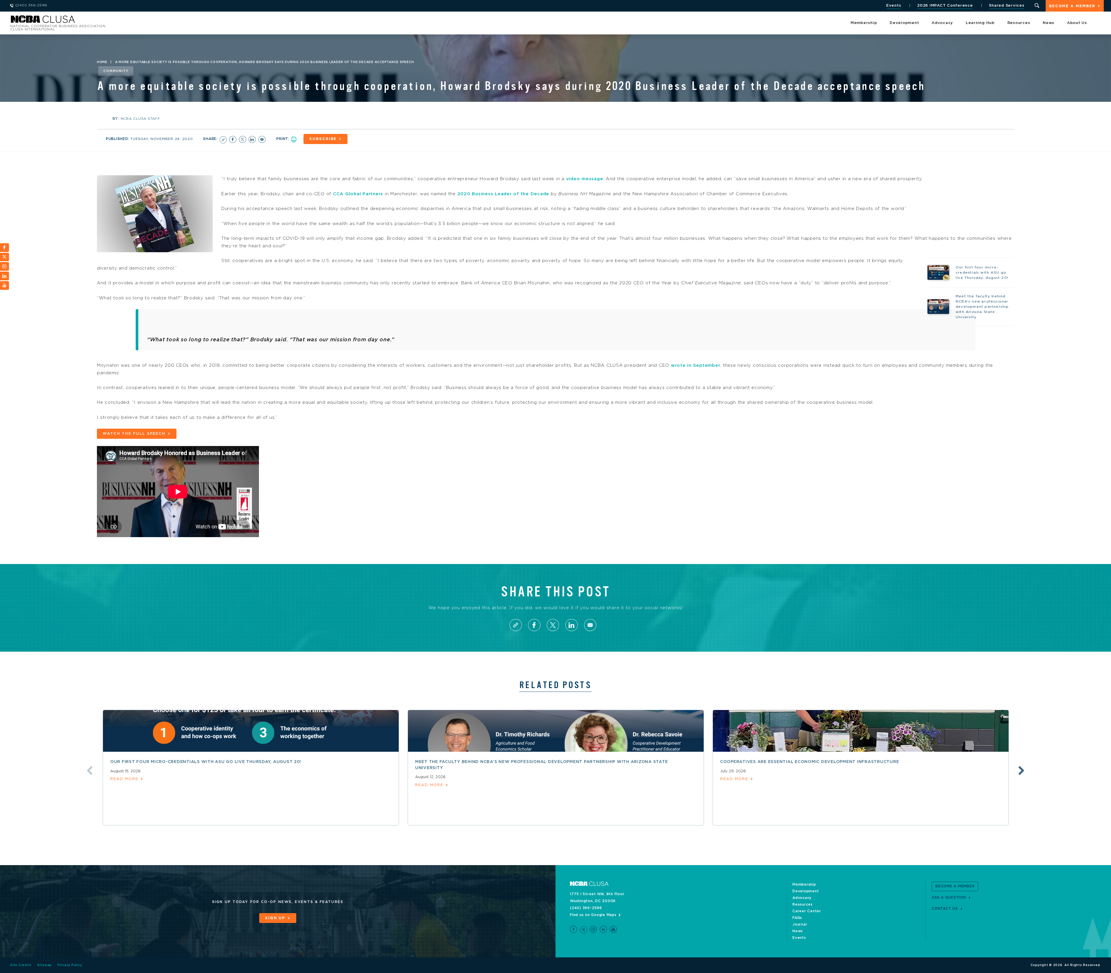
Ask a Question (949, 897)
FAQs (797, 917)
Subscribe (322, 139)
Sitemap (44, 965)
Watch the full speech (134, 434)
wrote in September (695, 365)
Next (1021, 770)
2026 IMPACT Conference (945, 6)
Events (893, 6)
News (1048, 23)
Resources (1018, 23)
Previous (89, 770)
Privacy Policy (70, 965)
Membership (864, 23)
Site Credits (21, 965)
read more (124, 779)
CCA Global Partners (358, 194)
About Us (1077, 23)
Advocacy (942, 23)
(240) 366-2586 (586, 908)
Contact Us (945, 908)
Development (904, 23)
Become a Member (1072, 6)
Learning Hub (980, 23)
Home (102, 62)
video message (584, 179)
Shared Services (1006, 6)
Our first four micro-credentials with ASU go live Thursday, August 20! (205, 762)
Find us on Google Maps (593, 915)
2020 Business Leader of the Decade (503, 194)
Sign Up (275, 918)
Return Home (87, 21)
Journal (799, 924)
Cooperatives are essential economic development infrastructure (809, 762)
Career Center (806, 911)
